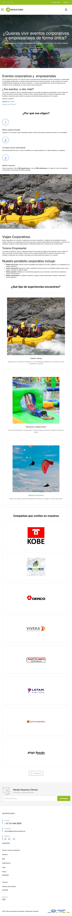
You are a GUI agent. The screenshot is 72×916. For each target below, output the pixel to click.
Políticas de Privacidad (9, 886)
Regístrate (66, 2)
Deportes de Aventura (36, 495)
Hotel (3, 867)
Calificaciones (6, 863)
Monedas (5, 897)
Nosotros (5, 854)
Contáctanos (37, 50)
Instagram (12, 101)
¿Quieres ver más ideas (8, 104)
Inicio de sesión (56, 2)
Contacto (5, 882)
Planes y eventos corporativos (11, 850)
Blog (3, 859)
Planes (4, 872)
